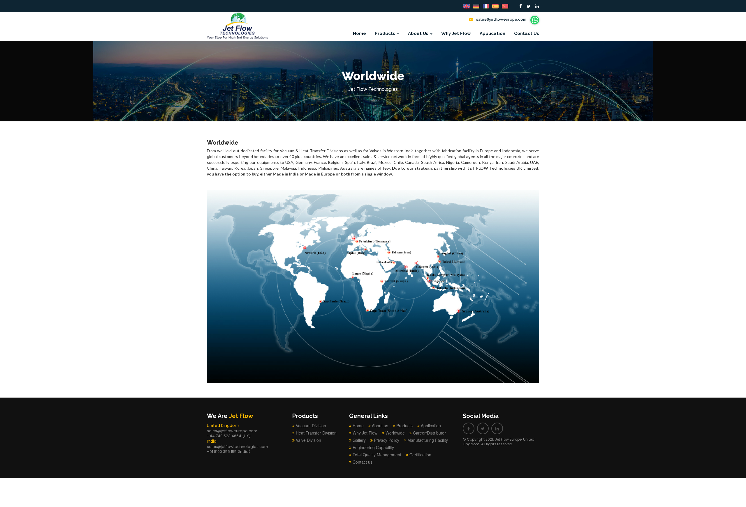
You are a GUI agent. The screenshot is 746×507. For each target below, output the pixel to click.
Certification (420, 455)
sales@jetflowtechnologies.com (237, 446)
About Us (419, 33)
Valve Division (308, 440)
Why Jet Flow (456, 33)
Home (359, 33)
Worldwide (395, 433)
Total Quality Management (377, 455)
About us (380, 425)
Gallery (359, 440)
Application (492, 33)
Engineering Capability (373, 447)
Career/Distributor (429, 433)
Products (385, 33)
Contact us (526, 33)
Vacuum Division (311, 425)
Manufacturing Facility (427, 440)
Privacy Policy (386, 440)
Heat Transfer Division (316, 433)
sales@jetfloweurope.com (501, 19)
